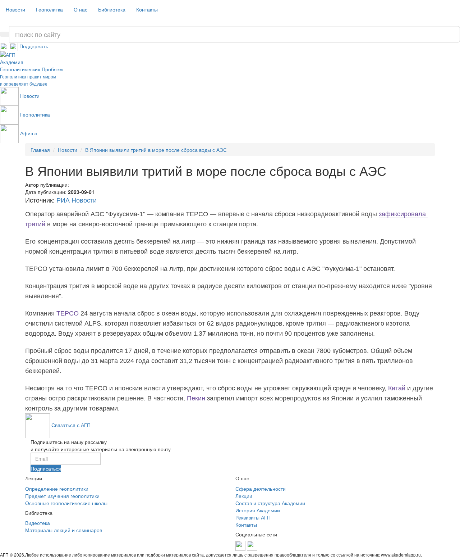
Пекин (196, 398)
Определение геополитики (56, 488)
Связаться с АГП (71, 424)
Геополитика (35, 114)
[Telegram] (5, 46)
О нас (80, 9)
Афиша (28, 133)
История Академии (257, 510)
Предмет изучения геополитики (62, 495)
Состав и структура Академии (270, 503)
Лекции (243, 495)
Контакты (147, 9)
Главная (40, 149)
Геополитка (49, 9)
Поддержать (33, 46)
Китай (396, 388)
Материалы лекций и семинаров (63, 530)
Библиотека (111, 9)
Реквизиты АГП (253, 517)
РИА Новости (76, 200)
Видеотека (37, 522)
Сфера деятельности (260, 488)
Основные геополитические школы (66, 503)
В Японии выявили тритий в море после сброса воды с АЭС (156, 149)
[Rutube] (14, 46)
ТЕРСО (67, 313)
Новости (15, 9)
